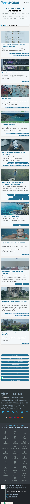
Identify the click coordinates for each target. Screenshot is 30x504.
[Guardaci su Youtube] (22, 412)
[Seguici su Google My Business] (13, 412)
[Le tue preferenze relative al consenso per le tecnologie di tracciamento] (1, 378)
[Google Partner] (3, 487)
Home (7, 491)
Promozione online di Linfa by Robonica (13, 73)
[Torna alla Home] (1, 25)
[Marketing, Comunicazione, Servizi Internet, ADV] (10, 2)
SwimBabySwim (6, 98)
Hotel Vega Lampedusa (8, 124)
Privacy (13, 491)
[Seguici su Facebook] (3, 412)
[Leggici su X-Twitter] (17, 412)
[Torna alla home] (12, 394)
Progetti (6, 25)
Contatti (23, 491)
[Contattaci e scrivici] (27, 412)
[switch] (27, 2)
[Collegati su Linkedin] (8, 412)
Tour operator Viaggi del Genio (11, 216)
